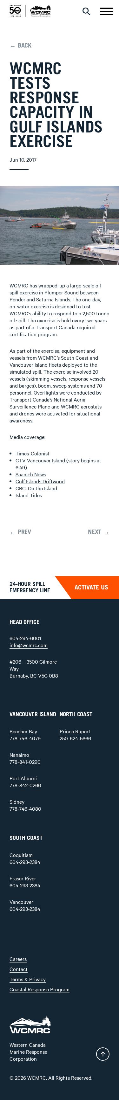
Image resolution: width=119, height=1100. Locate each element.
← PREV (20, 532)
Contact (19, 968)
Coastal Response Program (39, 989)
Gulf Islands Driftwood (40, 481)
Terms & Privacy (28, 978)
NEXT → (98, 532)
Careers (18, 958)
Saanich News (31, 474)
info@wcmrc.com (29, 644)
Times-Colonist (33, 453)
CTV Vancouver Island (41, 460)
